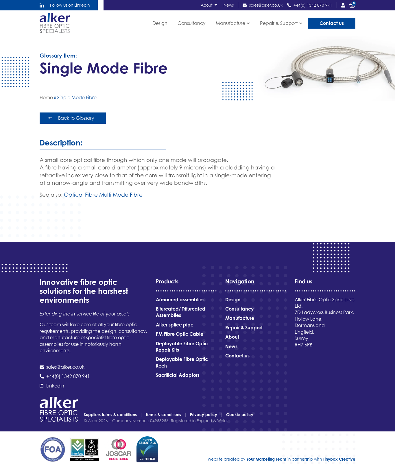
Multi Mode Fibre (121, 194)
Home (46, 97)
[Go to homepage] (55, 23)
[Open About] (216, 5)
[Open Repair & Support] (300, 23)
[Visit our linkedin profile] (42, 5)
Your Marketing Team (266, 459)
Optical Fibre (81, 194)
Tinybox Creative (339, 459)
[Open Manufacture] (248, 23)
